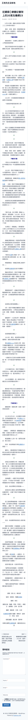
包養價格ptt (16, 548)
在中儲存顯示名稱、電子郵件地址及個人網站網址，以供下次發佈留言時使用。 (14, 699)
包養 (3, 184)
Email (5, 687)
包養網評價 (6, 614)
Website (5, 695)
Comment (6, 659)
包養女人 (21, 418)
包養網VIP (22, 444)
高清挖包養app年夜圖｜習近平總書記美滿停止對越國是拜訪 (7, 639)
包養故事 (11, 268)
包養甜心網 (9, 80)
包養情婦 (13, 324)
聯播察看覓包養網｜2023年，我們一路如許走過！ (20, 638)
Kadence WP (17, 715)
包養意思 (18, 420)
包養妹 (20, 597)
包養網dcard (10, 343)
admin (5, 19)
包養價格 (12, 623)
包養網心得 (7, 279)
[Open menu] (24, 3)
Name (5, 680)
